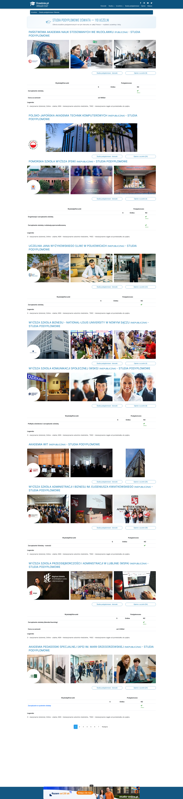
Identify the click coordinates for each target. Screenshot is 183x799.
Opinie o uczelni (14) (141, 287)
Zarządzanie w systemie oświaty (39, 705)
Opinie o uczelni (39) (141, 528)
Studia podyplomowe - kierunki (107, 73)
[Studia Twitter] (151, 3)
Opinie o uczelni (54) (141, 604)
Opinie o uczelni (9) (140, 73)
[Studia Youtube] (148, 3)
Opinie (143, 6)
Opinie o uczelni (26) (141, 482)
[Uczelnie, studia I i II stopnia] (39, 4)
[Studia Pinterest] (144, 3)
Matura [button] (149, 6)
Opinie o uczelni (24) (141, 156)
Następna (105, 726)
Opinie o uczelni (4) (140, 199)
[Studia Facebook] (140, 3)
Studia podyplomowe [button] (132, 6)
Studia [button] (111, 6)
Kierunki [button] (103, 6)
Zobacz (138, 92)
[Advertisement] (91, 758)
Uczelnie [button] (119, 6)
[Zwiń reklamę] (91, 786)
